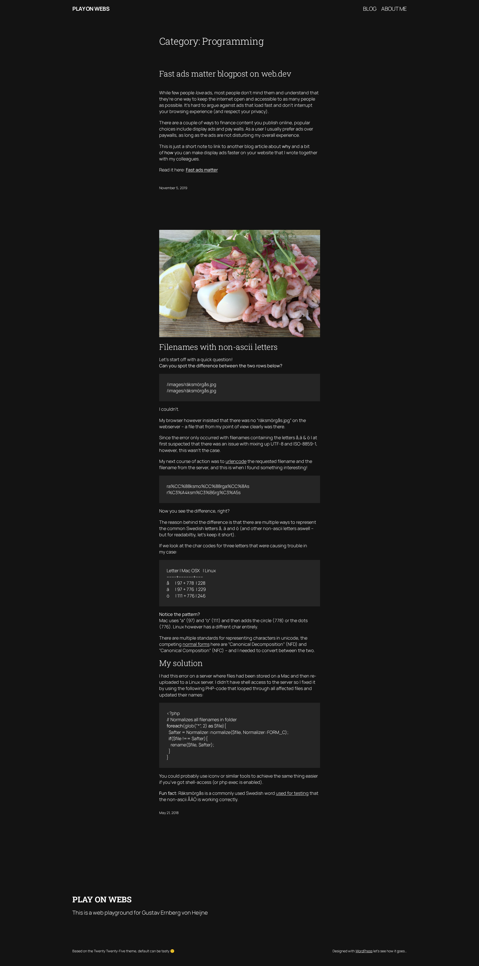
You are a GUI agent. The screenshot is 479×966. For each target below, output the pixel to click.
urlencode (236, 461)
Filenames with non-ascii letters (218, 347)
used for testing (292, 793)
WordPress (364, 951)
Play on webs (90, 8)
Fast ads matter (202, 170)
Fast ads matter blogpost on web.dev (225, 73)
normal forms (196, 644)
